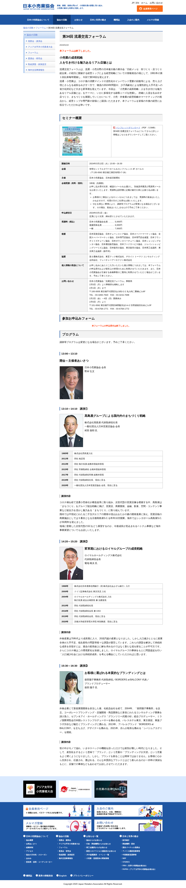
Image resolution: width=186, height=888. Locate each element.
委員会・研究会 (35, 58)
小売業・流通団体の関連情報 (97, 858)
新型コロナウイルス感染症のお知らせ (101, 851)
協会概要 (29, 840)
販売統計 (125, 840)
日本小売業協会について (38, 20)
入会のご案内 (133, 20)
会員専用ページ (150, 9)
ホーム (144, 3)
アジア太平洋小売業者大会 (40, 47)
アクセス (29, 851)
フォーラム (33, 52)
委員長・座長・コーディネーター (39, 862)
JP (133, 3)
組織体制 (29, 847)
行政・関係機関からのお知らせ (98, 844)
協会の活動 (62, 20)
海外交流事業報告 (36, 70)
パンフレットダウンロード (128, 127)
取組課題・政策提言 (37, 64)
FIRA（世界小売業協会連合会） (134, 866)
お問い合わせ (156, 3)
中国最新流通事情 (129, 855)
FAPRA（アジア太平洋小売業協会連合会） (139, 869)
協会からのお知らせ (94, 840)
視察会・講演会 (35, 41)
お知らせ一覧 (92, 836)
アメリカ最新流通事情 (131, 851)
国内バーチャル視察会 (131, 847)
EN (137, 3)
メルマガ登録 (153, 20)
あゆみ (28, 858)
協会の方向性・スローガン (36, 855)
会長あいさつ (31, 844)
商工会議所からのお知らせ (96, 847)
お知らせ (78, 20)
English (63, 875)
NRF (124, 858)
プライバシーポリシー (83, 875)
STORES (126, 862)
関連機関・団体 (128, 844)
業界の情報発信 (46, 875)
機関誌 (117, 20)
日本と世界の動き (98, 20)
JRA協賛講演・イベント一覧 (97, 855)
